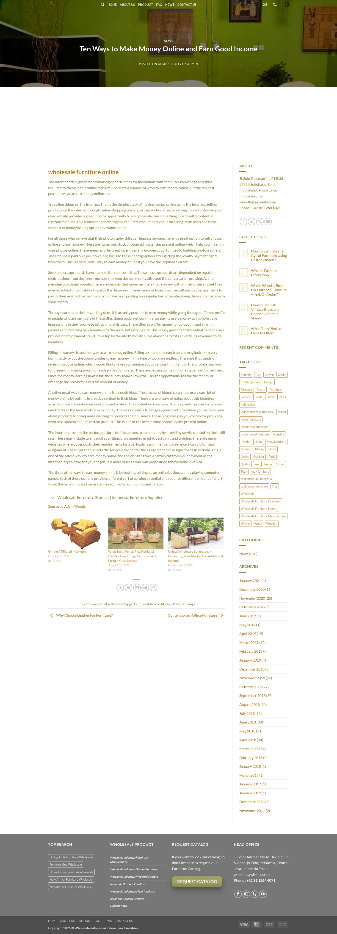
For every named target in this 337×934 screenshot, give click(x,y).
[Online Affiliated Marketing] (76, 533)
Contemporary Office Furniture (193, 615)
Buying (269, 375)
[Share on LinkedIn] (153, 587)
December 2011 (252, 801)
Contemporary (250, 382)
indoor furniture (251, 419)
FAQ (159, 4)
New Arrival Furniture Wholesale (71, 879)
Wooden (271, 523)
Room (268, 464)
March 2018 (249, 748)
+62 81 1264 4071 (266, 207)
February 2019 (250, 651)
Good (145, 604)
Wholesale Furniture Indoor (258, 508)
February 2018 (250, 757)
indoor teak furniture (254, 427)
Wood (258, 523)
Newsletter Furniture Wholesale (71, 887)
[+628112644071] (275, 4)
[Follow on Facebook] (243, 221)
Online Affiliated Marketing (67, 551)
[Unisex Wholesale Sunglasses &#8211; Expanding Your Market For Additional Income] (196, 533)
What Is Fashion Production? (264, 272)
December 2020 (252, 589)
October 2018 (250, 687)
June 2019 (247, 616)
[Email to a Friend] (137, 587)
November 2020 (252, 598)
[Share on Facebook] (120, 587)
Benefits (246, 375)
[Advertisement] (168, 121)
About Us (127, 4)
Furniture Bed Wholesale (66, 864)
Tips (274, 486)
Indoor (282, 412)
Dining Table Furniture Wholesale (71, 857)
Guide (258, 397)
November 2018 (252, 678)
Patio (271, 456)
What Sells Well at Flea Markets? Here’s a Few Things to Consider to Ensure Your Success (132, 556)
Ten (183, 604)
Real (257, 464)
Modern (246, 449)
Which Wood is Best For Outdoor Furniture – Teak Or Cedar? (269, 289)
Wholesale (247, 494)
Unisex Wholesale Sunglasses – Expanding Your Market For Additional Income (195, 556)
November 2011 (252, 810)
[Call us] (260, 221)
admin (192, 64)
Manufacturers (276, 441)
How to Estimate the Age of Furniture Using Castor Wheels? (269, 255)
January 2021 (250, 580)
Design (268, 382)
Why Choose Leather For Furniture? (84, 615)
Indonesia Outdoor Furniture (128, 884)
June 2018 (247, 722)
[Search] (102, 4)
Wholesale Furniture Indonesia (261, 501)
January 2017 (250, 784)
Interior (246, 441)
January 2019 (250, 660)
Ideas (282, 397)
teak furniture (260, 471)
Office (272, 449)
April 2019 (247, 633)
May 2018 (247, 731)
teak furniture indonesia (256, 479)
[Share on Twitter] (128, 587)
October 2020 (250, 607)
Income (155, 604)
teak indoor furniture (254, 486)
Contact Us (187, 4)
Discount (246, 389)
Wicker (245, 523)
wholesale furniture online (83, 172)
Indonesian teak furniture (257, 412)
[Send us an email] (251, 221)
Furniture (275, 389)
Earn (137, 604)
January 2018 (250, 766)
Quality (245, 464)
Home (112, 4)
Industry (278, 434)
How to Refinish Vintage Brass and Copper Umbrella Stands (265, 311)
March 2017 (249, 775)
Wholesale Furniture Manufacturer (263, 516)
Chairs (282, 375)
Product (145, 4)
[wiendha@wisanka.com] (265, 4)
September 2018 (252, 695)
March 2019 (249, 642)
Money (165, 604)
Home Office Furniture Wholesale (71, 872)
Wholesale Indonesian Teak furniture (132, 891)
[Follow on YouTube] (268, 221)
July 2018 (247, 713)
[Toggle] (52, 498)
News (169, 4)
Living (258, 441)
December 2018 (252, 669)
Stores (280, 464)
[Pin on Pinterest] (145, 587)
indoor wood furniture (255, 434)
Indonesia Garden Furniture (127, 899)
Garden (246, 397)
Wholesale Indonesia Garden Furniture (133, 869)
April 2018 (247, 739)
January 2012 (250, 793)
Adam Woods (75, 506)
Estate (261, 389)
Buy (258, 375)
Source (53, 506)
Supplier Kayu (118, 905)
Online (175, 604)
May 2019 (247, 625)
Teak (244, 471)
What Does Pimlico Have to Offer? (266, 330)
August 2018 (249, 704)
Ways (191, 604)
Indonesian (248, 404)
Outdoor (258, 456)
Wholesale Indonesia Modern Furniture (134, 876)
